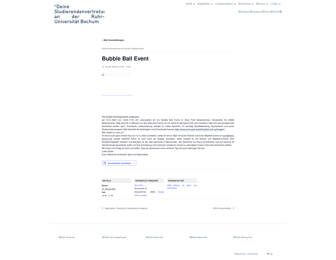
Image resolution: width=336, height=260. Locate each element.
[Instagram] (256, 12)
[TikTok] (275, 12)
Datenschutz (240, 254)
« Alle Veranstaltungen (113, 40)
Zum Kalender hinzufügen (119, 163)
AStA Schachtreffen (222, 208)
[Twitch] (266, 12)
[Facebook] (243, 12)
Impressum (252, 254)
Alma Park (139, 185)
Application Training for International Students (125, 208)
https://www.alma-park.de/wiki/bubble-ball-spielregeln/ (200, 129)
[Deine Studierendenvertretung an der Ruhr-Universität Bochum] (79, 14)
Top (271, 254)
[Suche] (281, 12)
